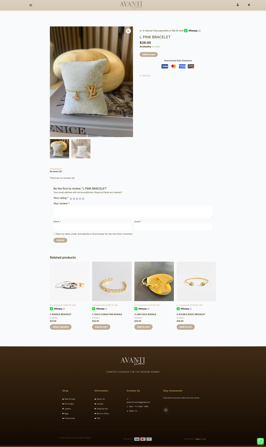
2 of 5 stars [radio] (74, 198)
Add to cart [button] (101, 326)
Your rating (60, 197)
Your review (61, 203)
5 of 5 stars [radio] (83, 198)
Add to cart (148, 54)
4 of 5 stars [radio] (80, 198)
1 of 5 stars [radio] (71, 198)
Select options (61, 326)
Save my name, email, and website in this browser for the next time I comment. (94, 234)
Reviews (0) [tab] (56, 171)
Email (138, 221)
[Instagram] (165, 410)
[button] (31, 5)
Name (57, 221)
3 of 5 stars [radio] (77, 198)
